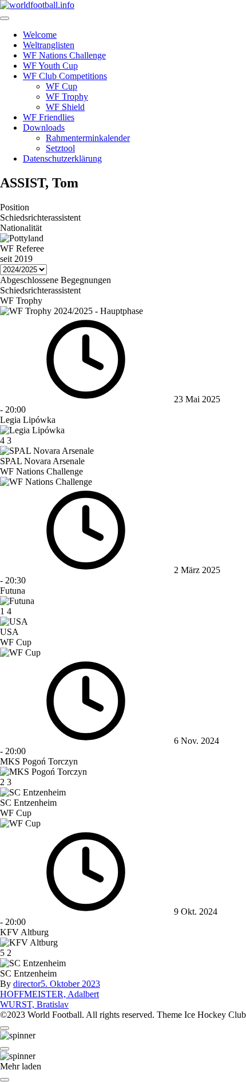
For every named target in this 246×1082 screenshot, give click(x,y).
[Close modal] (4, 1028)
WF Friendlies (48, 117)
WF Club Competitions (65, 76)
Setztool (60, 148)
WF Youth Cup (50, 65)
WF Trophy (67, 96)
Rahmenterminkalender (88, 138)
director (27, 984)
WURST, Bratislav (34, 1004)
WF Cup (61, 86)
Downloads (44, 127)
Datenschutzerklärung (62, 158)
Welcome (40, 35)
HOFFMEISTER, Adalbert (49, 994)
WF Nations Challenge (64, 55)
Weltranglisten (48, 45)
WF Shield (65, 107)
